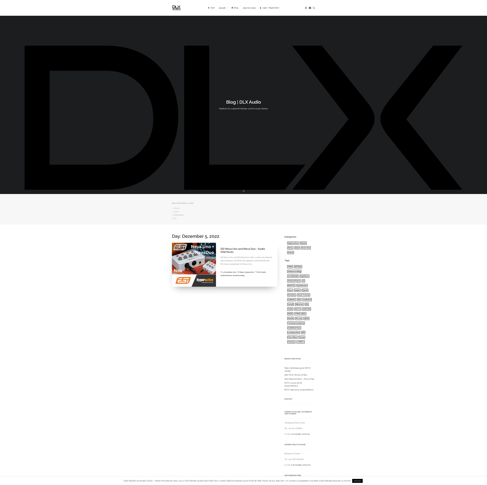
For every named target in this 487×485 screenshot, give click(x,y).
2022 (176, 211)
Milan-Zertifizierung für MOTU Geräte (297, 369)
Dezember (179, 215)
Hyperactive (249, 272)
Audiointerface (226, 275)
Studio (263, 272)
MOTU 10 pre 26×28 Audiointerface (293, 384)
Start (213, 8)
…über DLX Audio (249, 8)
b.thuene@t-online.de (300, 465)
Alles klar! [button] (357, 481)
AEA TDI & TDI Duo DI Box (295, 375)
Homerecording (239, 275)
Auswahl (222, 8)
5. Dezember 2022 (229, 272)
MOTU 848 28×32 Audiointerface (298, 390)
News (242, 272)
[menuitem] (211, 8)
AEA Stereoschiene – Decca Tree (299, 379)
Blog (236, 8)
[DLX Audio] (176, 7)
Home (177, 208)
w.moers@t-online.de (300, 434)
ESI (259, 272)
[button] (306, 8)
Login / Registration (270, 8)
